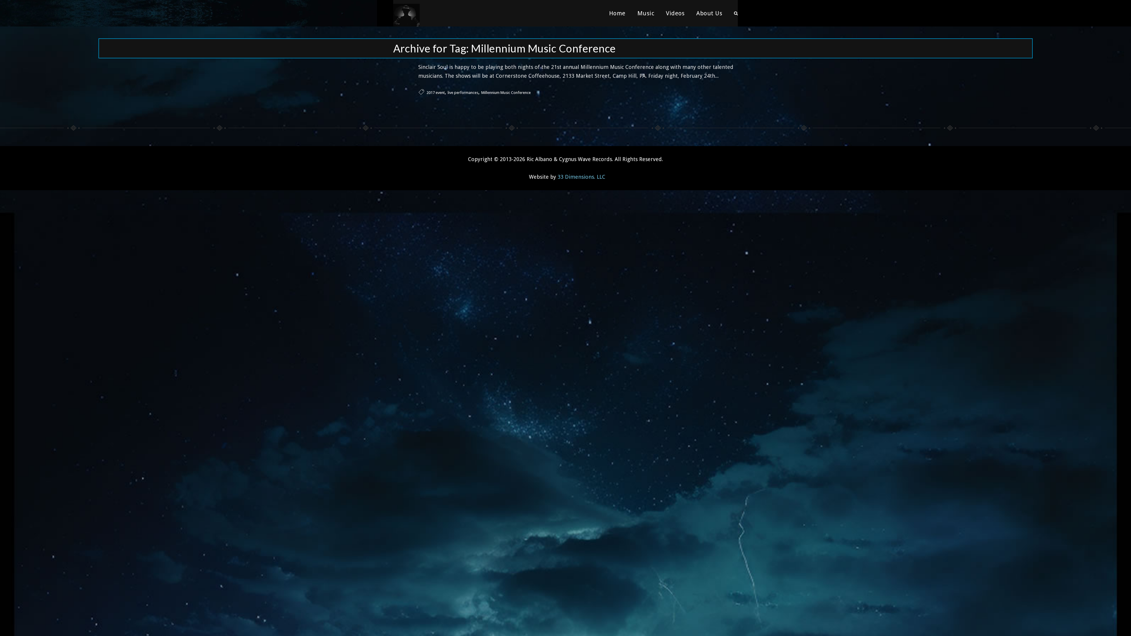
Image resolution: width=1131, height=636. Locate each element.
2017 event (435, 92)
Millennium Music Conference (506, 92)
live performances (463, 92)
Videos (675, 13)
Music (645, 13)
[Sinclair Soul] (406, 13)
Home (617, 13)
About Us (709, 13)
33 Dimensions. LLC (581, 177)
